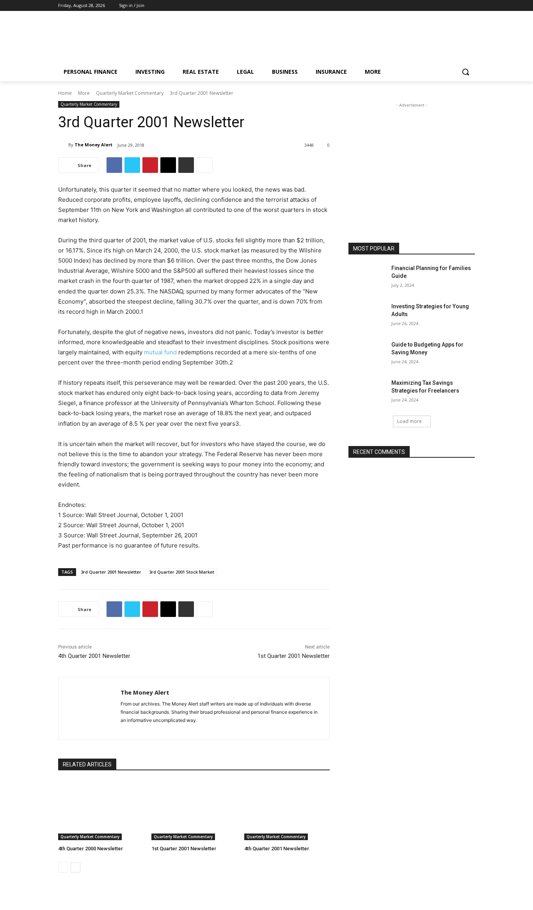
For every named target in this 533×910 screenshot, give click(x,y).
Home (65, 93)
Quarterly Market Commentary (129, 93)
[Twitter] (470, 5)
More (84, 93)
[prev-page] (63, 867)
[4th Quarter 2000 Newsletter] (101, 810)
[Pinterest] (459, 5)
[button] (465, 71)
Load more (409, 421)
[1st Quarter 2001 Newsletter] (194, 810)
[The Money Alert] (63, 145)
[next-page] (75, 867)
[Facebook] (448, 5)
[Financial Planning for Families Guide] (367, 278)
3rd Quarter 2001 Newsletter (111, 572)
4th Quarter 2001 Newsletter (94, 655)
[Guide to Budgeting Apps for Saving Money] (367, 354)
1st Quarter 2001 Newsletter (294, 655)
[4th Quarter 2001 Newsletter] (287, 810)
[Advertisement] (325, 39)
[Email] (168, 165)
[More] (204, 165)
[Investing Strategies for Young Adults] (367, 316)
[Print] (186, 165)
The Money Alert (93, 145)
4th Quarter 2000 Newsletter (90, 848)
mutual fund (160, 352)
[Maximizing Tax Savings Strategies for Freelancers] (367, 392)
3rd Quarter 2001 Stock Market (181, 572)
